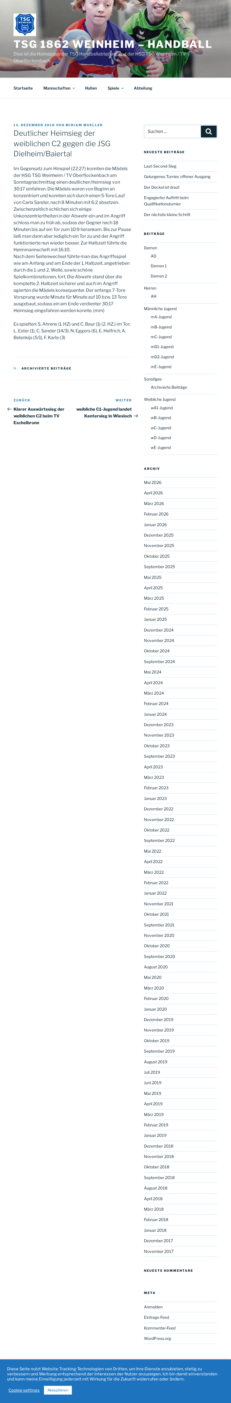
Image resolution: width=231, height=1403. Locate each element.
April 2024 (153, 682)
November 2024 (159, 640)
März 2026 (154, 503)
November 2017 (159, 1251)
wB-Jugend (161, 417)
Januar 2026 (155, 524)
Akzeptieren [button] (57, 1390)
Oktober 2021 (156, 914)
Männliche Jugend (160, 308)
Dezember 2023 (159, 724)
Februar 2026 (156, 514)
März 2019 (154, 1114)
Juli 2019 (152, 1072)
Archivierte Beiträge (46, 368)
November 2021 (159, 903)
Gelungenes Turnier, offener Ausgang (177, 176)
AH (153, 296)
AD (153, 256)
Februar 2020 (156, 998)
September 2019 (159, 1051)
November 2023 (159, 735)
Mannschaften (56, 88)
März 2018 (154, 1209)
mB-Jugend (161, 326)
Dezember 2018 (158, 1146)
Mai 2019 (152, 1093)
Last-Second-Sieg (160, 166)
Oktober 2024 (157, 650)
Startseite (23, 88)
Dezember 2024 (159, 630)
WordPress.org (157, 1338)
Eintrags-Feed (156, 1317)
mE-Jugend (161, 366)
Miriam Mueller (84, 125)
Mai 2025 (152, 577)
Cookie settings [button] (24, 1390)
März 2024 (154, 693)
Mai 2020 (153, 977)
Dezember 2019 (158, 1019)
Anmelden (153, 1306)
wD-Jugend (161, 437)
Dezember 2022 (158, 808)
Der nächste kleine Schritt (167, 214)
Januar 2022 (155, 893)
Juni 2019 (152, 1082)
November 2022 (159, 819)
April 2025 (153, 587)
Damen (150, 247)
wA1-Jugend (162, 407)
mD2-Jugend (162, 356)
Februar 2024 (156, 703)
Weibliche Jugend (160, 399)
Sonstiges (153, 379)
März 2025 (154, 598)
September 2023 (159, 756)
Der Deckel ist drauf (161, 187)
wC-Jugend (161, 427)
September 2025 (159, 566)
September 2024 (159, 661)
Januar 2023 (155, 798)
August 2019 (155, 1061)
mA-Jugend (161, 316)
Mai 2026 (152, 482)
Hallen (91, 88)
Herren (150, 288)
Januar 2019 (155, 1135)
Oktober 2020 (157, 945)
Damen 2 (159, 276)
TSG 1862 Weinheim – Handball (113, 44)
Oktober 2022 (156, 830)
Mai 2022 (152, 851)
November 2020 (159, 935)
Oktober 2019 (156, 1040)
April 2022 (153, 861)
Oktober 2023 (157, 745)
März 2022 (154, 872)
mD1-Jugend (162, 346)
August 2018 (155, 1188)
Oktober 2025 (157, 556)
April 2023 (153, 766)
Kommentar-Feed (160, 1328)
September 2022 (159, 840)
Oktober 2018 (156, 1166)
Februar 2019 (156, 1124)
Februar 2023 (156, 787)
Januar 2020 (155, 1009)
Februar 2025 (156, 608)
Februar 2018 (156, 1219)
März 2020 (154, 988)
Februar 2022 (156, 882)
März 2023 (154, 777)
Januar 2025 (155, 619)
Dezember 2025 (159, 535)
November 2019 (159, 1030)
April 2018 (153, 1198)
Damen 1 (159, 265)
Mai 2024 (152, 672)
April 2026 (153, 492)
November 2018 (159, 1156)
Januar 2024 (155, 714)
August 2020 (156, 966)
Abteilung (143, 88)
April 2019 (153, 1103)
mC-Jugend (161, 336)
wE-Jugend (161, 447)
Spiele (113, 88)
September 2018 (159, 1177)
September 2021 (159, 924)
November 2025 (159, 545)
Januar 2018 (155, 1230)
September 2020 (159, 956)
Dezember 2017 (158, 1240)
